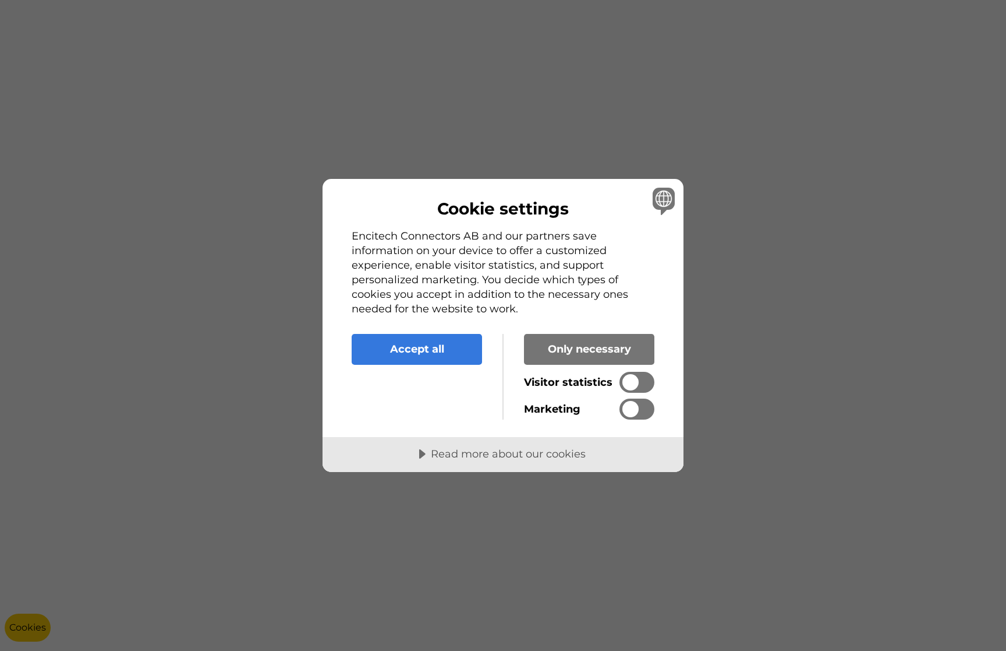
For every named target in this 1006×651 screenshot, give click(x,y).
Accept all (417, 349)
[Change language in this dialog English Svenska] (661, 201)
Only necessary (589, 349)
